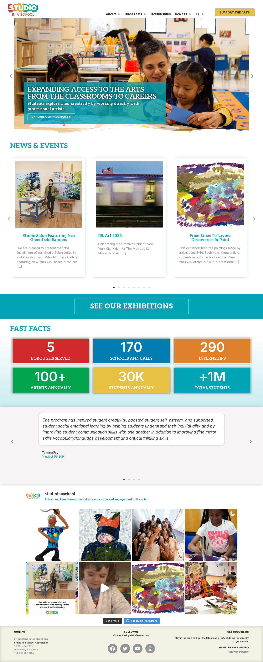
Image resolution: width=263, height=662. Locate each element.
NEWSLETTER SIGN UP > (234, 647)
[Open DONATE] (190, 14)
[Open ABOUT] (119, 14)
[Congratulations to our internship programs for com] (158, 535)
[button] (10, 75)
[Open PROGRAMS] (145, 14)
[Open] (203, 14)
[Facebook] (112, 648)
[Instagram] (150, 648)
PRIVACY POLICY (238, 651)
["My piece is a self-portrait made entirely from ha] (105, 535)
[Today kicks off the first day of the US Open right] (52, 535)
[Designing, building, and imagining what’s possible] (211, 535)
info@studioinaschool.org (31, 638)
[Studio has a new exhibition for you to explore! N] (158, 588)
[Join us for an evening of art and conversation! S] (52, 588)
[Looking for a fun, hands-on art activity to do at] (105, 588)
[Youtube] (137, 648)
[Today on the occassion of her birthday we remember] (211, 588)
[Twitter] (125, 648)
